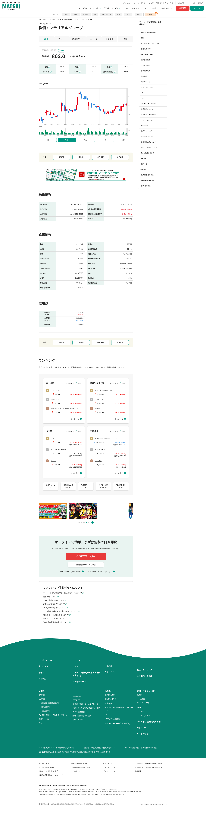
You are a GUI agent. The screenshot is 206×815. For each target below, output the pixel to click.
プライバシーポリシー (110, 771)
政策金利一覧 (145, 82)
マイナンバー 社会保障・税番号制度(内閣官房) (139, 748)
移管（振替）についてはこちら (100, 572)
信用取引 (42, 699)
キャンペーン (137, 8)
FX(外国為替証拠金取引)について (56, 622)
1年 (105, 140)
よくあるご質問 (139, 3)
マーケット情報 (150, 8)
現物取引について (50, 597)
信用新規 (100, 157)
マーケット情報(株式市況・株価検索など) (150, 23)
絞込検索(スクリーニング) (150, 43)
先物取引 (140, 695)
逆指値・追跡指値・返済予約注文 (85, 704)
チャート (62, 39)
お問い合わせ (126, 3)
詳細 (124, 140)
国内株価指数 (145, 60)
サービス (115, 8)
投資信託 (86, 14)
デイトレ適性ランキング (149, 147)
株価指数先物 (145, 71)
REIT (143, 98)
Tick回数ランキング (147, 153)
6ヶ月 (86, 140)
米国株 (75, 14)
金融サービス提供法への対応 (48, 771)
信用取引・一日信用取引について (56, 615)
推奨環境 (138, 771)
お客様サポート (166, 8)
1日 (47, 140)
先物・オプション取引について (55, 618)
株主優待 (109, 39)
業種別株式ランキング (148, 142)
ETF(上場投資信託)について (54, 600)
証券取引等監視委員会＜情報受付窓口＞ (99, 748)
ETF (142, 93)
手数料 (106, 8)
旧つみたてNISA (144, 716)
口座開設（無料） (87, 556)
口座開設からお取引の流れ (70, 572)
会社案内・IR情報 (154, 3)
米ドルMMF (142, 728)
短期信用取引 (45, 707)
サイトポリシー (76, 771)
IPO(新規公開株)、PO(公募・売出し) (53, 715)
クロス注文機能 (79, 712)
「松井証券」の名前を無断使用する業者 (148, 763)
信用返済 (120, 157)
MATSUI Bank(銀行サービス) (117, 723)
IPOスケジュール (147, 120)
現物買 (61, 157)
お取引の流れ (78, 719)
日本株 (66, 14)
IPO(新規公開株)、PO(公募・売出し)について (60, 611)
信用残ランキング (147, 136)
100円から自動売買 (112, 719)
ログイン (197, 8)
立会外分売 (77, 696)
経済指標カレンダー (148, 109)
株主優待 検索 (146, 49)
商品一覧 (55, 14)
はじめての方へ (81, 8)
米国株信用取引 (111, 699)
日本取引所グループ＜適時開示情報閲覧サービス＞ (58, 748)
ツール (125, 8)
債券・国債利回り (147, 87)
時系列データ (78, 39)
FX (95, 14)
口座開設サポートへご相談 (85, 565)
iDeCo (128, 14)
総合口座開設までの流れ (82, 716)
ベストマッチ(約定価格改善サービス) (87, 708)
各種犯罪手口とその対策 (79, 763)
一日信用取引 (45, 711)
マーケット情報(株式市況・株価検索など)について (62, 593)
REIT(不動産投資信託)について (55, 608)
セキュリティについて (110, 763)
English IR (168, 3)
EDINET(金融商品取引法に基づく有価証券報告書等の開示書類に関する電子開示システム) (73, 752)
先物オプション (106, 14)
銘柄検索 (200, 3)
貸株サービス (44, 719)
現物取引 (42, 695)
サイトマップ (142, 734)
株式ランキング (146, 131)
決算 (125, 39)
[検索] (194, 3)
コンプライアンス (109, 767)
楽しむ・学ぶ (95, 8)
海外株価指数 (145, 65)
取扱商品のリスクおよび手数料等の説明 (148, 767)
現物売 (81, 157)
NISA (118, 14)
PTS (40, 723)
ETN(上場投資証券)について (54, 604)
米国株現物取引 (111, 695)
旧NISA (141, 712)
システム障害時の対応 (46, 767)
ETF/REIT (76, 700)
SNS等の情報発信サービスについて (51, 775)
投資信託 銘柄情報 (147, 175)
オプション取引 (143, 703)
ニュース (94, 39)
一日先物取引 (142, 699)
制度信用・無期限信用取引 (50, 703)
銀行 (138, 14)
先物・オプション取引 (146, 691)
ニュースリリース (144, 670)
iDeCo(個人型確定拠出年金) (149, 722)
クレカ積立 (150, 14)
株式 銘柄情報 (146, 186)
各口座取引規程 (44, 763)
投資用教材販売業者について (80, 767)
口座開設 (182, 8)
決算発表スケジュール (148, 114)
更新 (62, 50)
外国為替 (144, 76)
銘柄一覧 (144, 164)
